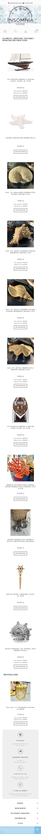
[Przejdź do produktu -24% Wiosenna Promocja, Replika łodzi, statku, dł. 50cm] (20, 409)
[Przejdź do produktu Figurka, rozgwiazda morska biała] (20, 121)
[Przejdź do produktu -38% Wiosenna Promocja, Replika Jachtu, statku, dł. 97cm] (20, 62)
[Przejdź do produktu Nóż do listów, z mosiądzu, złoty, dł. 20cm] (20, 577)
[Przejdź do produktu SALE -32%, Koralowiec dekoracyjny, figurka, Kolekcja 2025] (20, 175)
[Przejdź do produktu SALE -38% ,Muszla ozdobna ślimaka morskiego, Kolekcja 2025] (20, 234)
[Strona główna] (20, 15)
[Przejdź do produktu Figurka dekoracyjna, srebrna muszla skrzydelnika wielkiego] (20, 522)
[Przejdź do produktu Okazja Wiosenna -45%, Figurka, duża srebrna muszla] (20, 631)
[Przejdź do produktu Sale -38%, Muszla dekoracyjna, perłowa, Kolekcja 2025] (20, 351)
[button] (5, 31)
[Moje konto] (25, 31)
